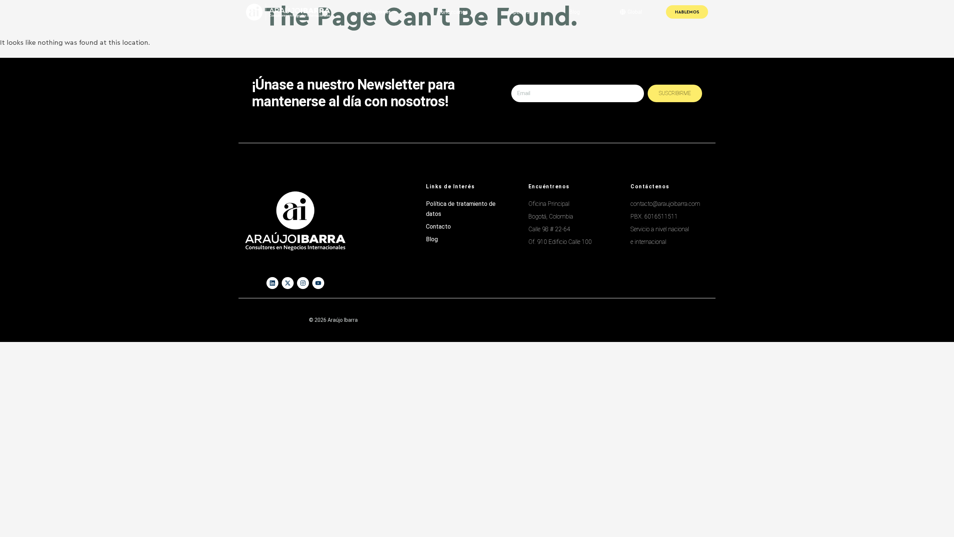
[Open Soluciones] (395, 12)
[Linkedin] (272, 283)
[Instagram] (303, 283)
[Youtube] (318, 283)
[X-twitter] (288, 283)
